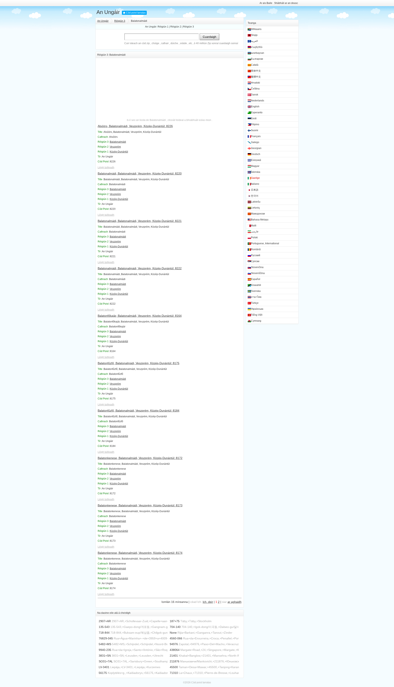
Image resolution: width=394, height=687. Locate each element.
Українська (257, 308)
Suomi (254, 130)
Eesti (254, 118)
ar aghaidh (235, 601)
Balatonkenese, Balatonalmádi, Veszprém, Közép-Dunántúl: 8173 (140, 505)
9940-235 (105, 649)
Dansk (254, 94)
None (173, 632)
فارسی (254, 231)
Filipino (255, 124)
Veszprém (115, 146)
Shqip (254, 35)
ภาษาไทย (256, 297)
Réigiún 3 (119, 20)
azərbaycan (257, 53)
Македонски (258, 213)
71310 (174, 672)
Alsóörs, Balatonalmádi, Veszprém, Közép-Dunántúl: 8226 (135, 126)
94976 (174, 644)
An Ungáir (108, 12)
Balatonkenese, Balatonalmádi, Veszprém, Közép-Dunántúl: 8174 (140, 552)
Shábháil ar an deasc (286, 3)
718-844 (104, 632)
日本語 (254, 189)
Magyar (255, 166)
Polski (254, 237)
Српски (255, 261)
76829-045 (106, 638)
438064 (175, 649)
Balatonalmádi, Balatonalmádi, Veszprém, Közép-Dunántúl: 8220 (140, 173)
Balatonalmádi (118, 141)
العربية (254, 41)
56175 (103, 672)
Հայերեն (256, 47)
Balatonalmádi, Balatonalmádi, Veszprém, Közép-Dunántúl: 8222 (140, 268)
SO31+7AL (106, 661)
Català (254, 64)
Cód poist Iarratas (136, 12)
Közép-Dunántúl (119, 151)
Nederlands (257, 100)
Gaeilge (255, 178)
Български (257, 58)
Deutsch (255, 154)
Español (255, 279)
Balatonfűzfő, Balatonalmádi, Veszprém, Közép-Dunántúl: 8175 (138, 363)
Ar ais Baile (266, 3)
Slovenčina (257, 267)
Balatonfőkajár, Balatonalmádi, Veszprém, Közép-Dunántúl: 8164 (140, 315)
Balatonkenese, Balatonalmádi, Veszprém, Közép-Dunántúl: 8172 (140, 458)
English (255, 106)
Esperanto (256, 112)
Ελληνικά (256, 160)
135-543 (104, 627)
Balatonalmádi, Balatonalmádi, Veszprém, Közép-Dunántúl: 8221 (140, 221)
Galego (255, 142)
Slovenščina (258, 273)
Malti (253, 225)
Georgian (256, 148)
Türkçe (255, 303)
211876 (174, 661)
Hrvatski (255, 82)
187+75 (175, 621)
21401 (174, 655)
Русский (255, 255)
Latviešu (255, 201)
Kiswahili (256, 285)
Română (256, 249)
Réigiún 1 (163, 26)
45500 (174, 667)
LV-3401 (104, 667)
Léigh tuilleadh (106, 167)
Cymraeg (256, 320)
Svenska (256, 291)
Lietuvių (255, 207)
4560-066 (176, 638)
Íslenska (255, 172)
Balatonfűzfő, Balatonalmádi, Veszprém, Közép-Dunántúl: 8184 (138, 410)
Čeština (255, 88)
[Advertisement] (170, 87)
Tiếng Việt (256, 314)
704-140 (175, 627)
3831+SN (105, 655)
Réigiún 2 (175, 26)
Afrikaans (256, 29)
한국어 (254, 195)
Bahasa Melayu (259, 219)
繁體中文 (256, 76)
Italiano (255, 183)
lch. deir (208, 601)
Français (256, 136)
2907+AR (105, 621)
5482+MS (105, 644)
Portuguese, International (265, 243)
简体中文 (256, 70)
